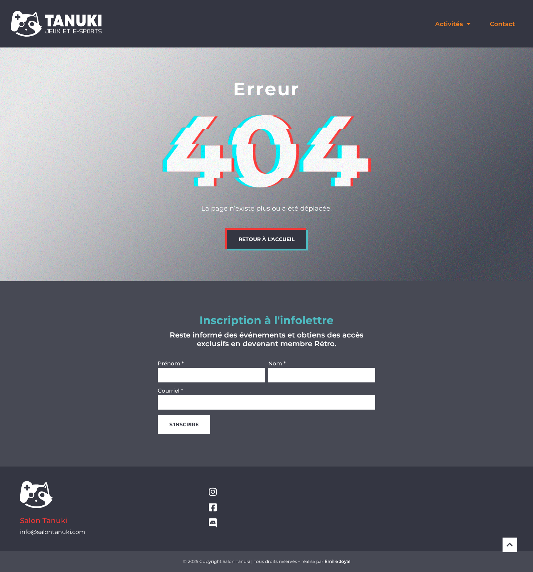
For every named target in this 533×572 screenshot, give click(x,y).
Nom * (277, 364)
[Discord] (212, 522)
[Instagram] (212, 491)
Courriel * (170, 391)
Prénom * (171, 364)
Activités (449, 24)
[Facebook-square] (212, 507)
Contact (502, 24)
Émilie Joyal (337, 561)
